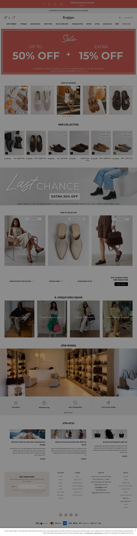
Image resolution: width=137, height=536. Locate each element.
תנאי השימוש (90, 533)
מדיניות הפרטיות (98, 533)
